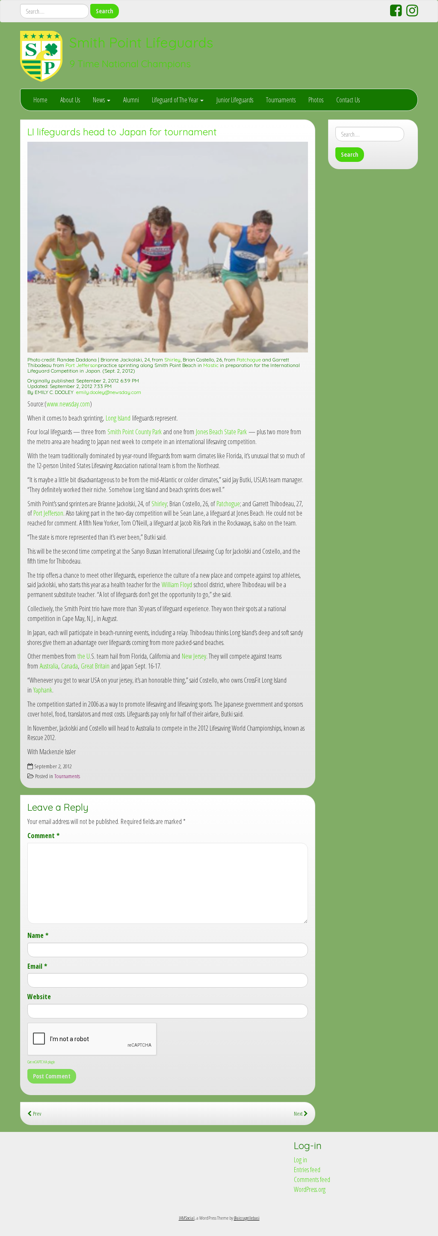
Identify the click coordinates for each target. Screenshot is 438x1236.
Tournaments (281, 99)
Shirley (172, 359)
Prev (36, 1113)
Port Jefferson (81, 365)
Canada (69, 666)
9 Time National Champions (130, 64)
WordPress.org (310, 1189)
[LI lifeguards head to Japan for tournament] (167, 247)
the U (83, 656)
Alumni (131, 99)
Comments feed (312, 1179)
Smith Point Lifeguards (141, 42)
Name (37, 935)
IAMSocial (187, 1218)
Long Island (118, 418)
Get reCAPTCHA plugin (41, 1062)
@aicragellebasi (247, 1218)
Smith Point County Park (134, 431)
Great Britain (95, 666)
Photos (315, 99)
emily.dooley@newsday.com (108, 392)
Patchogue (249, 359)
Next (299, 1113)
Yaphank (42, 690)
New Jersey (194, 656)
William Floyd (177, 584)
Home (40, 99)
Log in (300, 1159)
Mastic (211, 365)
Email (37, 966)
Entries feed (307, 1169)
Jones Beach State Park (221, 431)
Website (39, 996)
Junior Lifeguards (234, 99)
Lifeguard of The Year (175, 99)
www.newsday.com (68, 404)
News (99, 99)
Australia (49, 666)
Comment (43, 835)
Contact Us (348, 99)
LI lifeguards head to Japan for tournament (122, 132)
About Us (70, 99)
